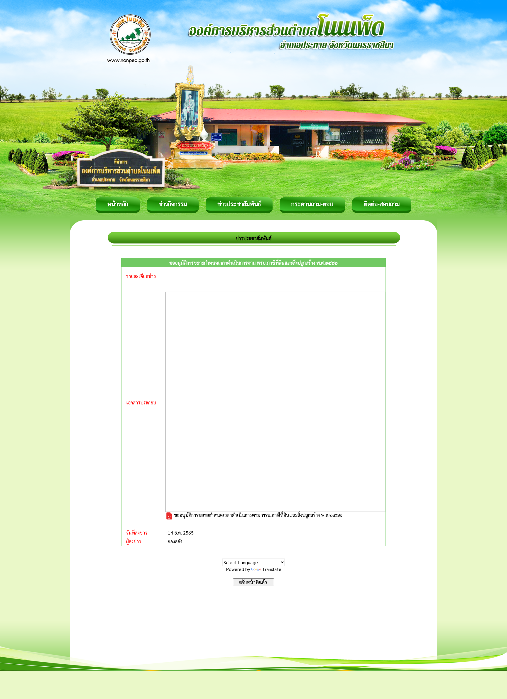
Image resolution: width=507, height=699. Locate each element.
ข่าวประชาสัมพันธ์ (239, 204)
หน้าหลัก (117, 204)
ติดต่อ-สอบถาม (382, 204)
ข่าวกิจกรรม (173, 204)
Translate (271, 569)
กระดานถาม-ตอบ (312, 204)
